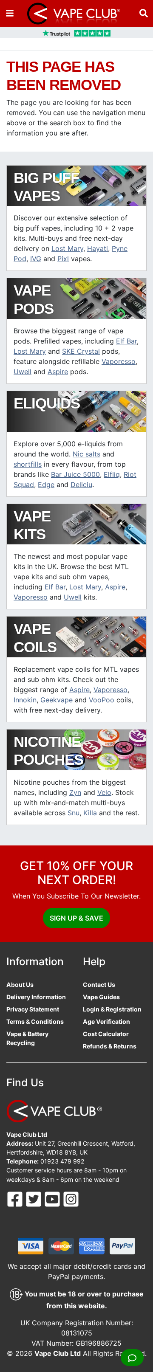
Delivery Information (36, 996)
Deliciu (81, 484)
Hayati (97, 248)
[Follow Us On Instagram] (70, 1198)
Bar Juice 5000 (75, 474)
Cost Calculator (106, 1033)
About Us (20, 984)
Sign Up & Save (76, 918)
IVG (35, 258)
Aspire (58, 371)
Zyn (75, 792)
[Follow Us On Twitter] (34, 1198)
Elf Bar (126, 341)
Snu (73, 813)
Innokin (25, 700)
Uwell (22, 371)
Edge (46, 484)
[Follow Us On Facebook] (15, 1198)
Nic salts (86, 454)
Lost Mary (67, 248)
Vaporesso (119, 361)
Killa (90, 813)
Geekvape (56, 700)
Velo (104, 792)
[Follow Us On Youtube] (53, 1198)
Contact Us (99, 984)
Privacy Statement (32, 1009)
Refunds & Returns (109, 1046)
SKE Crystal (81, 351)
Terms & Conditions (35, 1021)
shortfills (28, 464)
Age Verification (106, 1021)
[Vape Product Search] (143, 13)
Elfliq (112, 474)
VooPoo (101, 700)
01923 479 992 (62, 1161)
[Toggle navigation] (10, 13)
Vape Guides (101, 996)
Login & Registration (112, 1009)
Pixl (63, 258)
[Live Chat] (132, 1357)
